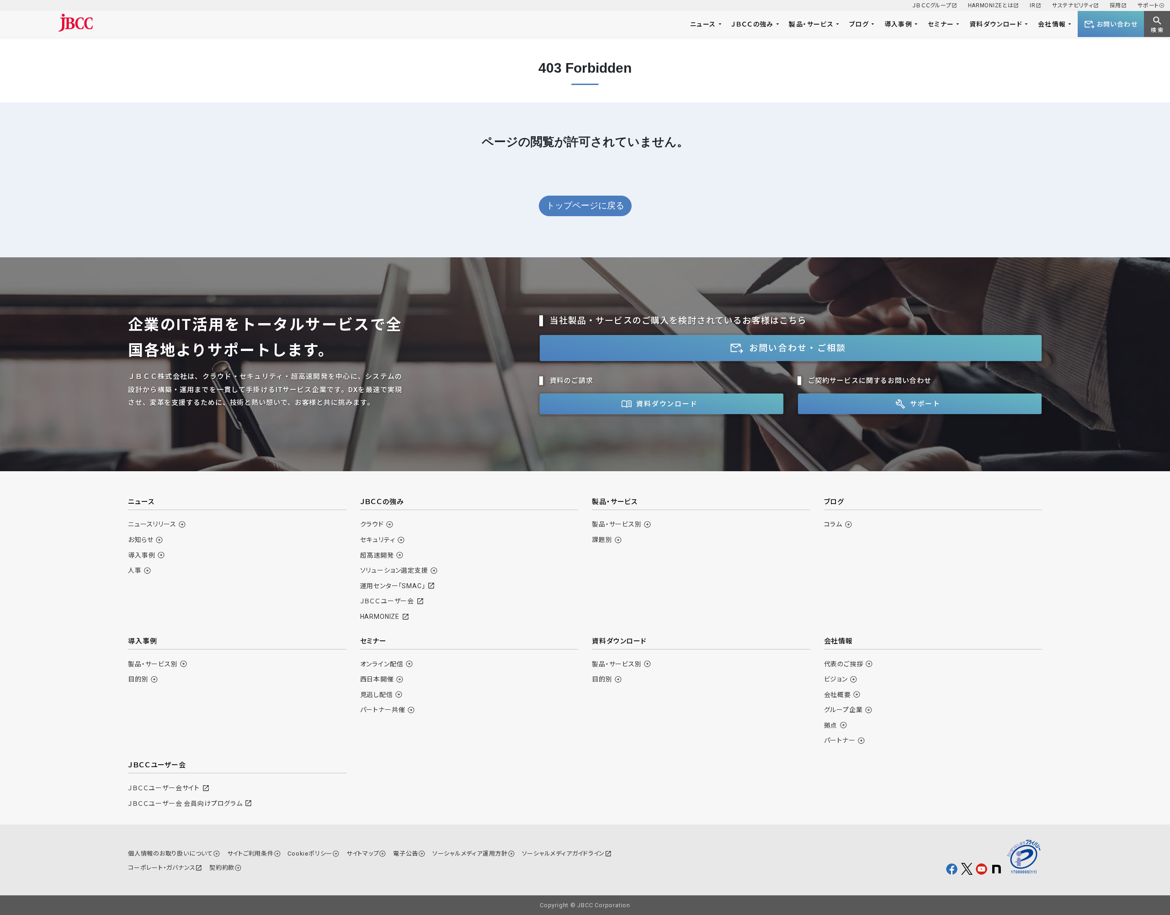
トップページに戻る (585, 205)
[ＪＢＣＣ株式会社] (75, 23)
